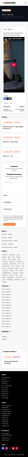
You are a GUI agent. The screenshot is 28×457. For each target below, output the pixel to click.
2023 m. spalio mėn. (6, 310)
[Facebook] (5, 98)
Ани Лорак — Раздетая (7, 234)
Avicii (14, 257)
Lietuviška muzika (6, 10)
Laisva (22, 268)
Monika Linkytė (15, 272)
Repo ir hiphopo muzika (7, 385)
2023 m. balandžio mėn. (7, 318)
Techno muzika (5, 389)
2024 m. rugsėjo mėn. (6, 299)
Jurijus (4, 268)
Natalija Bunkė (5, 275)
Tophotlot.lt (4, 339)
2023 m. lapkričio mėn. (6, 307)
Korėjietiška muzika (6, 413)
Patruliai (11, 275)
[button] (22, 352)
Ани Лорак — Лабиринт (7, 237)
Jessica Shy (18, 266)
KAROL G (16, 268)
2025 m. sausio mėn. (6, 289)
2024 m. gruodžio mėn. (7, 291)
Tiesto (4, 279)
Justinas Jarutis (10, 268)
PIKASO (16, 275)
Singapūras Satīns (11, 277)
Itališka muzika (5, 417)
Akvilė (9, 257)
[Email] (10, 98)
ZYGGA (23, 279)
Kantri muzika (4, 395)
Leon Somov (12, 270)
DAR (18, 259)
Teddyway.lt (4, 336)
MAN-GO (21, 270)
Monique (21, 272)
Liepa (17, 270)
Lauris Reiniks (5, 270)
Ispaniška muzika (5, 409)
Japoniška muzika (5, 415)
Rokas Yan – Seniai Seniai (10, 142)
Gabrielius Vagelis (13, 263)
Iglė (23, 263)
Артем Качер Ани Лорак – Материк (9, 240)
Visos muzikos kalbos (6, 405)
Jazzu (11, 103)
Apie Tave (6, 103)
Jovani (23, 266)
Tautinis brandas (19, 277)
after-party (4, 257)
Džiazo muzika (5, 387)
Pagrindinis (4, 17)
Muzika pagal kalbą (13, 17)
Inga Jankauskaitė (6, 266)
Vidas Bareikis (17, 279)
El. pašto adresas (8, 202)
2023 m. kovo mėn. (6, 321)
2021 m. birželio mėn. (6, 326)
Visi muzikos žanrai (6, 377)
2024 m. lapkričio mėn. (6, 294)
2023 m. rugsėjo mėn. (6, 313)
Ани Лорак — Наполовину (7, 244)
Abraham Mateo (12, 254)
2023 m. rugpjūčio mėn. (7, 315)
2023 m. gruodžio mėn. (7, 305)
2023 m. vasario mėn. (6, 323)
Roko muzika (4, 383)
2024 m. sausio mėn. (6, 302)
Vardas (5, 195)
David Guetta (5, 261)
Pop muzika (17, 122)
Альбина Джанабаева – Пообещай (10, 247)
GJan (19, 263)
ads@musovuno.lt (5, 440)
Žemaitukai (4, 281)
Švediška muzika (5, 425)
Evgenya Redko (5, 263)
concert (9, 259)
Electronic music (5, 381)
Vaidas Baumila (9, 279)
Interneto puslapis (8, 209)
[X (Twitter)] (7, 98)
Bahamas (18, 257)
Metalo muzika (5, 391)
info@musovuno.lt (6, 437)
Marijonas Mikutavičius (7, 272)
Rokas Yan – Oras (8, 156)
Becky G (4, 259)
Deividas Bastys (12, 261)
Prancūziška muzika (6, 411)
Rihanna (4, 277)
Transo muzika (5, 397)
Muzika (8, 17)
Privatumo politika (20, 454)
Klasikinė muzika (5, 393)
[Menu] (25, 2)
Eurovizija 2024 (19, 261)
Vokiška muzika (5, 419)
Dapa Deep (14, 259)
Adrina (18, 254)
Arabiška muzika (5, 421)
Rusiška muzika (16, 357)
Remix (21, 275)
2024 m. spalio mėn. (6, 297)
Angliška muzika (5, 407)
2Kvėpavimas (5, 254)
